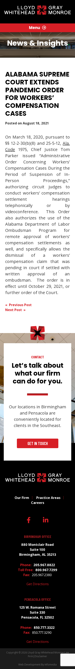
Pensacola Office (37, 599)
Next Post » (15, 310)
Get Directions (37, 584)
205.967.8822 (44, 565)
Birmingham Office (37, 536)
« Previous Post (18, 305)
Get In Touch (38, 443)
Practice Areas (48, 497)
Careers (37, 502)
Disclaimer (41, 656)
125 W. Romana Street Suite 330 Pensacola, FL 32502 (37, 612)
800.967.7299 (46, 570)
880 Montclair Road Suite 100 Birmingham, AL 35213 (37, 549)
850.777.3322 (44, 627)
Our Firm (22, 497)
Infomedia (51, 664)
